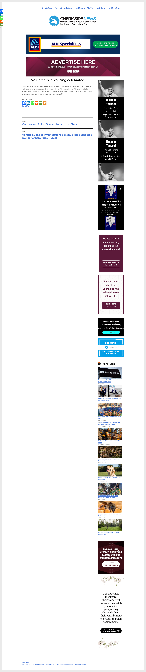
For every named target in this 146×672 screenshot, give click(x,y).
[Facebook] (24, 103)
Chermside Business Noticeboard (64, 8)
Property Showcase (100, 8)
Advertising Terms (50, 664)
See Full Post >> (26, 106)
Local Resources (80, 8)
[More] (44, 103)
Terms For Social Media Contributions (65, 664)
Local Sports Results (114, 8)
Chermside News (25, 662)
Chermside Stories (47, 8)
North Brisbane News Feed (106, 364)
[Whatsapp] (32, 103)
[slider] (112, 228)
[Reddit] (36, 103)
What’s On (90, 8)
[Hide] (0, 28)
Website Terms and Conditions (37, 664)
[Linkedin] (28, 103)
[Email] (40, 103)
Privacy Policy (25, 664)
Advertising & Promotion (80, 664)
